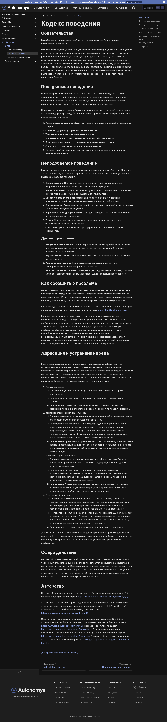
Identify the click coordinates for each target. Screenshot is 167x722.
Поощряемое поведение (149, 21)
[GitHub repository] (133, 8)
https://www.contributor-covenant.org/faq (62, 625)
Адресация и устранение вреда (149, 37)
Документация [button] (41, 8)
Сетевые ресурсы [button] (82, 8)
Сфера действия (146, 43)
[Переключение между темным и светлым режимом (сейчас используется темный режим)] (139, 8)
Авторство (143, 47)
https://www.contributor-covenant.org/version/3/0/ (102, 596)
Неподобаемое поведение (150, 25)
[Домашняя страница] (43, 16)
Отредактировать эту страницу (61, 652)
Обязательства (145, 17)
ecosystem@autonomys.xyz (112, 310)
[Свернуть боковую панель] (19, 672)
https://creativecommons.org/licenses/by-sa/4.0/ (65, 613)
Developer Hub (134, 2)
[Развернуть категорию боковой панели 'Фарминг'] (36, 30)
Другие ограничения (149, 29)
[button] (19, 18)
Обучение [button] (102, 8)
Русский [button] (122, 8)
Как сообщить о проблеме (150, 32)
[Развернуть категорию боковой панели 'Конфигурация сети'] (36, 26)
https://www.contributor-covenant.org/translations (66, 629)
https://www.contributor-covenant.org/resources (65, 636)
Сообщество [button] (61, 8)
